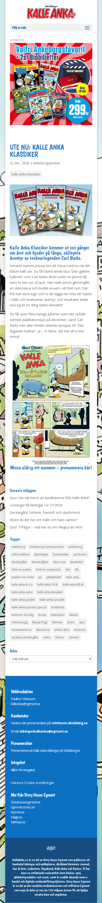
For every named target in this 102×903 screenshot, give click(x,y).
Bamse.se (17, 812)
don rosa (59, 562)
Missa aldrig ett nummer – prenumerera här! (51, 467)
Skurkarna (43, 630)
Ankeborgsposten (46, 163)
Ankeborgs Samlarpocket (47, 547)
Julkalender (53, 577)
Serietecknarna (22, 630)
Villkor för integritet (23, 770)
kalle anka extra (22, 592)
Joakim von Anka (23, 577)
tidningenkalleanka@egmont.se (43, 731)
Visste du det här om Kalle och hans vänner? (44, 520)
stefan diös (61, 630)
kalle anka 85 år (73, 584)
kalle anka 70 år (47, 584)
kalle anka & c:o (22, 584)
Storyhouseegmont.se (25, 802)
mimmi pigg (20, 622)
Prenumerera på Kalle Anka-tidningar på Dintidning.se (45, 750)
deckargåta (19, 562)
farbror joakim (21, 570)
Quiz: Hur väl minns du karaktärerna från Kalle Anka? (50, 497)
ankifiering (75, 547)
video (47, 637)
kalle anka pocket (23, 600)
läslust (73, 615)
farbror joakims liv (48, 570)
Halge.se (16, 817)
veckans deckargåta (25, 637)
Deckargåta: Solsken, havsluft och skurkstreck (45, 512)
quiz (82, 622)
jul (40, 577)
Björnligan (41, 554)
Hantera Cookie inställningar (32, 782)
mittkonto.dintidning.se (70, 723)
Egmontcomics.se (23, 807)
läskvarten (58, 615)
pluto (70, 622)
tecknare (80, 630)
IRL (77, 570)
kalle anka (72, 577)
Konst (42, 615)
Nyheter (57, 622)
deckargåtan (40, 562)
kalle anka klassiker (26, 174)
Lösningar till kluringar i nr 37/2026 (36, 505)
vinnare (74, 637)
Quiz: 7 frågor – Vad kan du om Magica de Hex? (46, 527)
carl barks (80, 554)
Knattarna (57, 607)
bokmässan (61, 554)
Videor (59, 637)
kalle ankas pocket (52, 600)
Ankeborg (18, 547)
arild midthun (21, 554)
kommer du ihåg (23, 615)
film (67, 570)
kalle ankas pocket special (29, 607)
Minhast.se (18, 822)
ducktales (76, 562)
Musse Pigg (39, 622)
